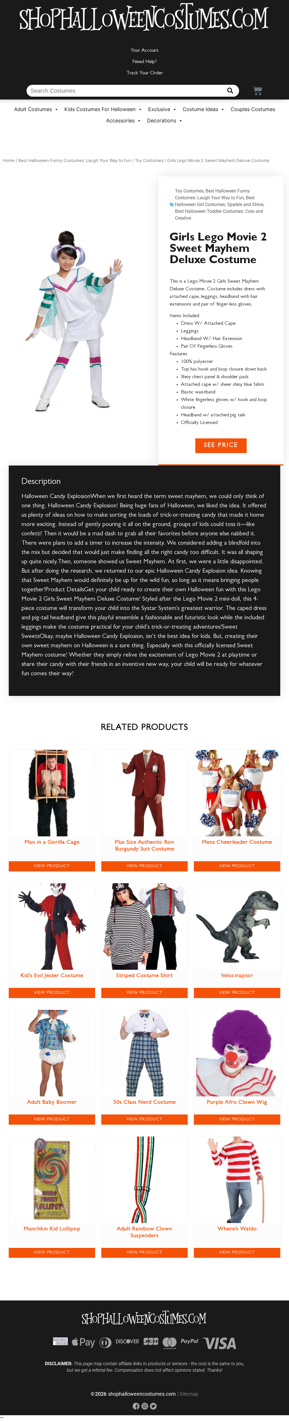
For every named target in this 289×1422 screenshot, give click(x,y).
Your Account (145, 50)
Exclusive (159, 109)
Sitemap (188, 1394)
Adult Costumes (33, 109)
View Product (52, 866)
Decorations (161, 121)
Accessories (120, 121)
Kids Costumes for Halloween (100, 109)
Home (9, 160)
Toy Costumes (149, 160)
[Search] (230, 91)
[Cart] (257, 91)
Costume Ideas (200, 109)
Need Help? (144, 62)
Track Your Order (144, 73)
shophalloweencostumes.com (142, 1394)
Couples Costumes (253, 109)
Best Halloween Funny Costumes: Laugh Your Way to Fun (74, 160)
